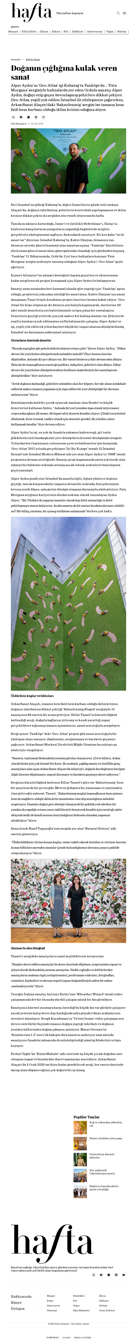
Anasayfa (15, 59)
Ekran (44, 31)
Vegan (110, 31)
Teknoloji (52, 1310)
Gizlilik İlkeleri (52, 1337)
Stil (66, 31)
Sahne (56, 31)
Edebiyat (77, 31)
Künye (16, 1302)
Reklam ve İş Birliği (82, 1337)
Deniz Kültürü (107, 1310)
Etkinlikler (29, 31)
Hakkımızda (21, 1296)
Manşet (13, 31)
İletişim (18, 1308)
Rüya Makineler (81, 1310)
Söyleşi (121, 31)
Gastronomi (94, 31)
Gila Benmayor (19, 124)
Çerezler (66, 1337)
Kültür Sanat (33, 59)
